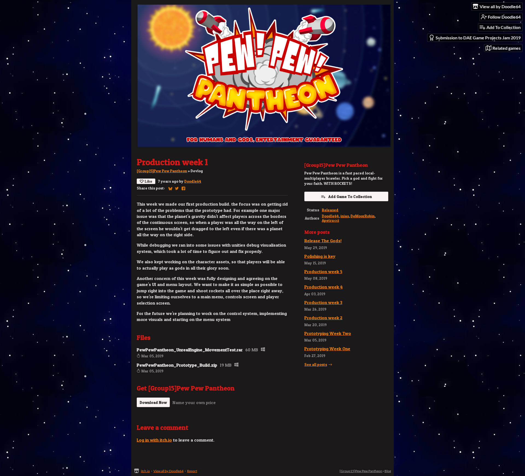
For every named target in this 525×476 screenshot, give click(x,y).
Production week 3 (323, 302)
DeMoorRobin (363, 216)
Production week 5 (323, 271)
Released (330, 210)
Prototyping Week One (327, 348)
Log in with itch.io (154, 440)
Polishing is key (320, 256)
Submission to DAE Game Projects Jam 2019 (478, 37)
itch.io (145, 471)
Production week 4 (323, 287)
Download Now (153, 402)
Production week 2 (323, 317)
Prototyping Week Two (327, 333)
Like (148, 181)
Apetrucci (330, 220)
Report (192, 471)
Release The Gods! (323, 240)
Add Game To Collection (350, 196)
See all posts (315, 364)
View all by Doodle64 (168, 471)
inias (344, 216)
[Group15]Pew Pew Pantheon (162, 171)
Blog (387, 471)
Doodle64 (192, 181)
